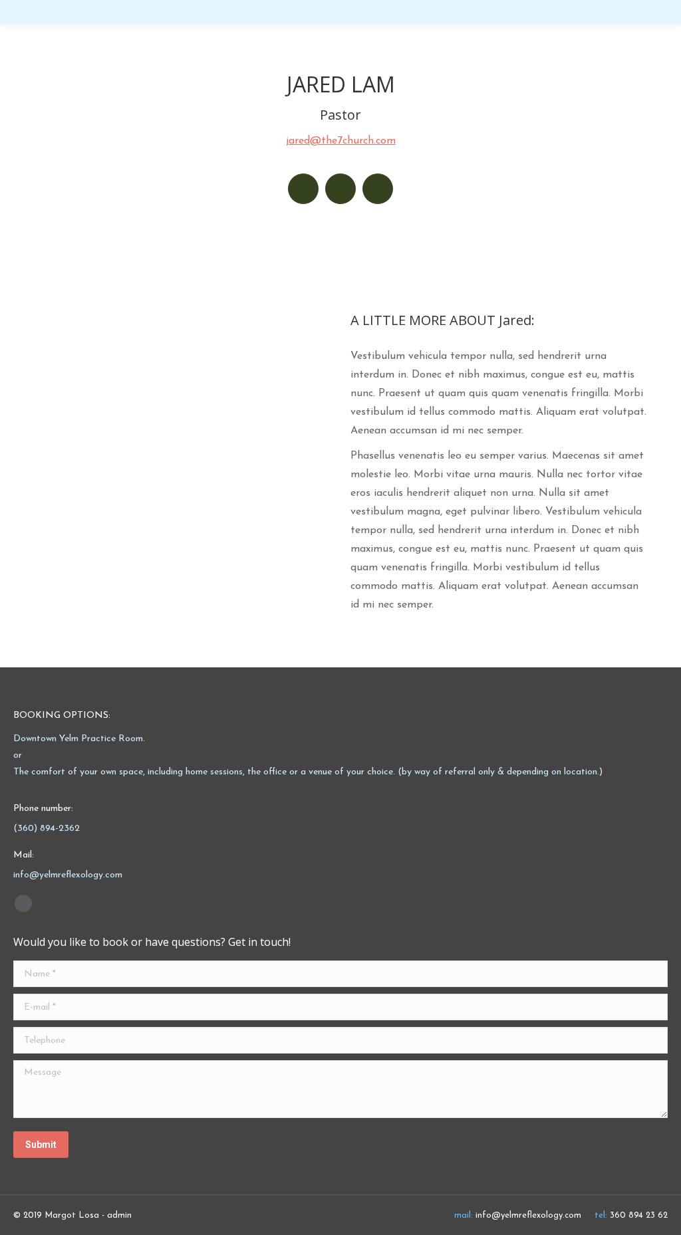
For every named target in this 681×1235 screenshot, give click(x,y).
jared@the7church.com (341, 141)
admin (119, 1215)
